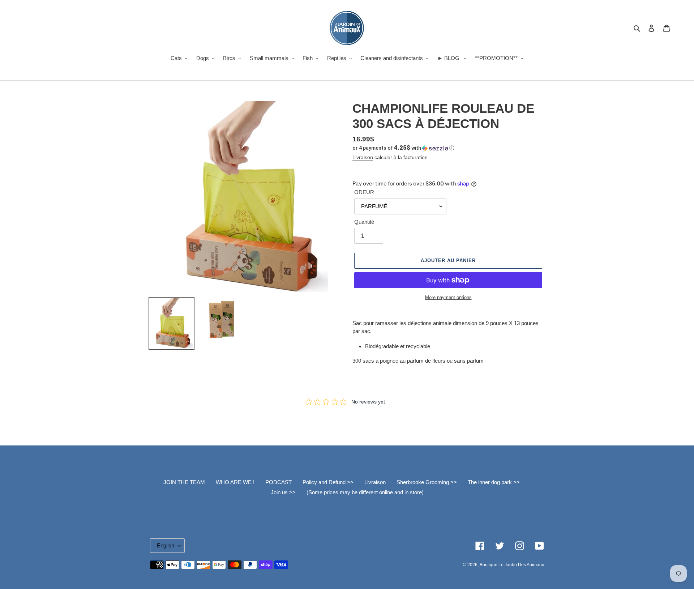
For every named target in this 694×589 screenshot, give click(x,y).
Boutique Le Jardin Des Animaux (512, 564)
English (165, 545)
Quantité (364, 222)
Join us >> (283, 492)
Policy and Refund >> (328, 482)
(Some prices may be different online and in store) (365, 492)
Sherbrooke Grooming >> (427, 482)
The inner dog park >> (494, 482)
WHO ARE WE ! (235, 482)
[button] (403, 147)
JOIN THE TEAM (184, 482)
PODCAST (278, 482)
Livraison (362, 157)
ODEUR (364, 192)
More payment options (448, 297)
